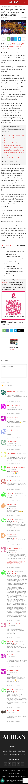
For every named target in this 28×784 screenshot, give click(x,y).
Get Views (24, 17)
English (21, 44)
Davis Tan (10, 493)
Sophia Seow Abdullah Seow (16, 467)
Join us (23, 770)
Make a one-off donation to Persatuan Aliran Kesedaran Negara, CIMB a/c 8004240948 (13, 145)
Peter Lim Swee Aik (13, 711)
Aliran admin (13, 347)
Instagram (18, 46)
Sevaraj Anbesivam (13, 430)
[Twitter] (15, 39)
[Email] (19, 330)
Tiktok (3, 49)
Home (2, 6)
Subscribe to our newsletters (9, 776)
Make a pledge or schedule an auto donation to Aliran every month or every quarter (14, 152)
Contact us (12, 770)
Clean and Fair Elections (16, 6)
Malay (14, 44)
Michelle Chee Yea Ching (14, 548)
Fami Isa (9, 481)
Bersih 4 (21, 322)
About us (5, 770)
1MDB (10, 322)
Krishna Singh (11, 453)
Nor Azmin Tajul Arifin (14, 405)
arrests (15, 322)
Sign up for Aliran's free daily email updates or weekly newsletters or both (14, 137)
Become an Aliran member (12, 157)
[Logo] (14, 741)
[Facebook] (12, 39)
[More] (23, 39)
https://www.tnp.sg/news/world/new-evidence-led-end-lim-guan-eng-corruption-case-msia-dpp (16, 562)
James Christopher (13, 417)
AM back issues (22, 776)
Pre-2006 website (14, 773)
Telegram (11, 46)
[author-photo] (14, 345)
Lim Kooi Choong (12, 441)
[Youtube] (22, 764)
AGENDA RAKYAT (7, 245)
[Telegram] (19, 39)
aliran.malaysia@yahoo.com (17, 754)
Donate (18, 770)
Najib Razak (5, 324)
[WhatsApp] (8, 39)
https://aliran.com (14, 349)
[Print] (22, 330)
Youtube (10, 49)
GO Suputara (11, 391)
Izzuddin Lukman (12, 504)
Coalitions (7, 6)
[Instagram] (9, 764)
